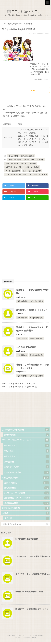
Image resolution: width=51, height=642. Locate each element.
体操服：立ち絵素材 (28, 163)
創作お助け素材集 (27, 156)
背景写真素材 (26, 456)
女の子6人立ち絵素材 (26, 347)
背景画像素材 (26, 445)
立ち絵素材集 (13, 156)
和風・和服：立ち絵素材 (32, 171)
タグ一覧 (26, 518)
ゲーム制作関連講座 (26, 472)
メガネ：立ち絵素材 (32, 167)
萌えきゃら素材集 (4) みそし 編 (22, 383)
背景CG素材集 (22, 301)
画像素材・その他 (26, 467)
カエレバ (46, 79)
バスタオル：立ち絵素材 (38, 175)
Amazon (34, 90)
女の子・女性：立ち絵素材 (34, 160)
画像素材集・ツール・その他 (26, 498)
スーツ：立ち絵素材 (13, 171)
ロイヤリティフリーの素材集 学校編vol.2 (32, 556)
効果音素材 (26, 461)
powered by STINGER (29, 638)
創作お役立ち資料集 (25, 508)
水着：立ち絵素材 (12, 163)
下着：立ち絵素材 (15, 160)
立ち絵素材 (26, 451)
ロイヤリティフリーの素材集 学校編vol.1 (32, 574)
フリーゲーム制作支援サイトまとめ (25, 440)
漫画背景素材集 (26, 503)
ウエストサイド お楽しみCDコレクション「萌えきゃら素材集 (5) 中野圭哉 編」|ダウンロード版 (40, 69)
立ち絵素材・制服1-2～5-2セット (32, 309)
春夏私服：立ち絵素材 (14, 167)
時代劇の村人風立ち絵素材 (26, 539)
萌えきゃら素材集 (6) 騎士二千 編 (23, 387)
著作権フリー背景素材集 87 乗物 (29, 591)
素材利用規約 (26, 435)
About (25, 513)
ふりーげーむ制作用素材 (25, 429)
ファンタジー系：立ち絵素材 (16, 175)
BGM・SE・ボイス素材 (26, 493)
